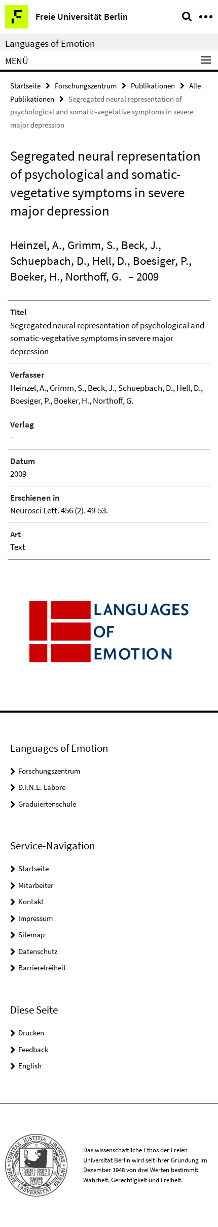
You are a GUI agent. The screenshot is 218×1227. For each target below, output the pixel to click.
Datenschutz (37, 951)
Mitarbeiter (35, 885)
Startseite (25, 85)
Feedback (33, 1049)
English (30, 1065)
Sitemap (31, 934)
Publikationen (153, 85)
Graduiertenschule (47, 804)
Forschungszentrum (86, 85)
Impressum (35, 918)
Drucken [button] (31, 1032)
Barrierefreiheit (42, 967)
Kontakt (31, 901)
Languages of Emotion (50, 43)
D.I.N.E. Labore (41, 787)
